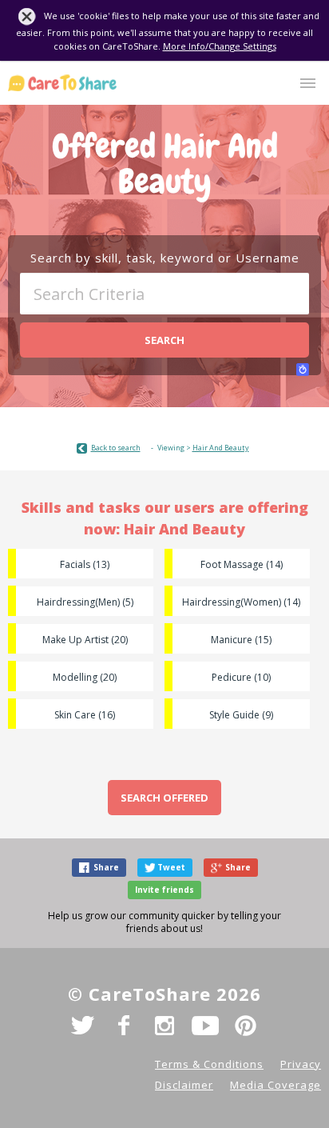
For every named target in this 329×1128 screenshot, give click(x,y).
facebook (123, 1025)
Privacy (300, 1064)
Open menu (307, 83)
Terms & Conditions (209, 1064)
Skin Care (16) (84, 715)
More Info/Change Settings (219, 46)
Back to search (116, 447)
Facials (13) (84, 564)
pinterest (246, 1025)
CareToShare (62, 82)
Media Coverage (275, 1085)
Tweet (171, 867)
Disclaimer (184, 1085)
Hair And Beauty (220, 447)
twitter (83, 1025)
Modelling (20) (85, 677)
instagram (164, 1025)
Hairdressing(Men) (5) (85, 602)
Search (164, 340)
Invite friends (164, 889)
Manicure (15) (241, 640)
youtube (205, 1025)
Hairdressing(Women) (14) (241, 602)
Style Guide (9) (241, 715)
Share (106, 867)
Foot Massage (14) (241, 564)
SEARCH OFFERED (164, 797)
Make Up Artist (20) (85, 640)
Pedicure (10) (241, 677)
